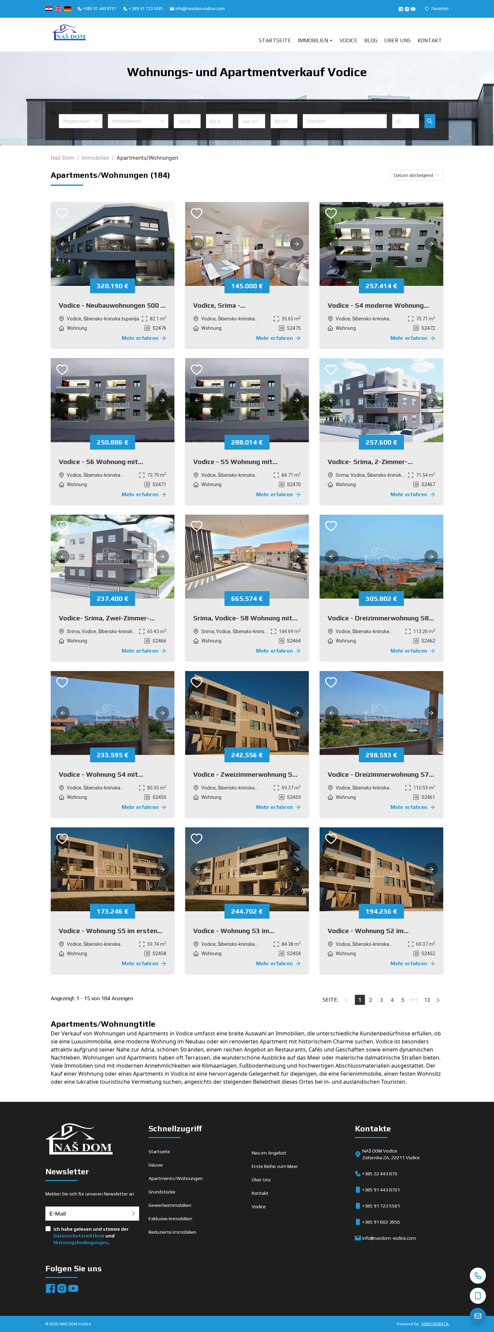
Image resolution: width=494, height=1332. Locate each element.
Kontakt (429, 40)
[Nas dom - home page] (79, 1140)
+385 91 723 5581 (381, 1206)
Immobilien (313, 40)
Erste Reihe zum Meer (275, 1166)
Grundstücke (162, 1191)
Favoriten (440, 8)
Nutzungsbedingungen (80, 1242)
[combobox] (80, 121)
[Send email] (478, 1316)
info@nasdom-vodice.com (200, 8)
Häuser (156, 1165)
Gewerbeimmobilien (170, 1205)
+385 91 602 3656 (381, 1222)
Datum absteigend (413, 175)
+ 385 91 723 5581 (146, 8)
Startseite (275, 40)
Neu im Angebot (269, 1153)
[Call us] (478, 1276)
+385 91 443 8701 (100, 8)
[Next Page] (438, 999)
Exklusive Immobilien (170, 1218)
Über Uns (397, 40)
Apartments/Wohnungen (176, 1178)
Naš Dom (62, 157)
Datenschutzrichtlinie (79, 1235)
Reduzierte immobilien (172, 1232)
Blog (370, 40)
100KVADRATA (435, 1324)
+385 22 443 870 (379, 1173)
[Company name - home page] (69, 34)
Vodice (348, 40)
